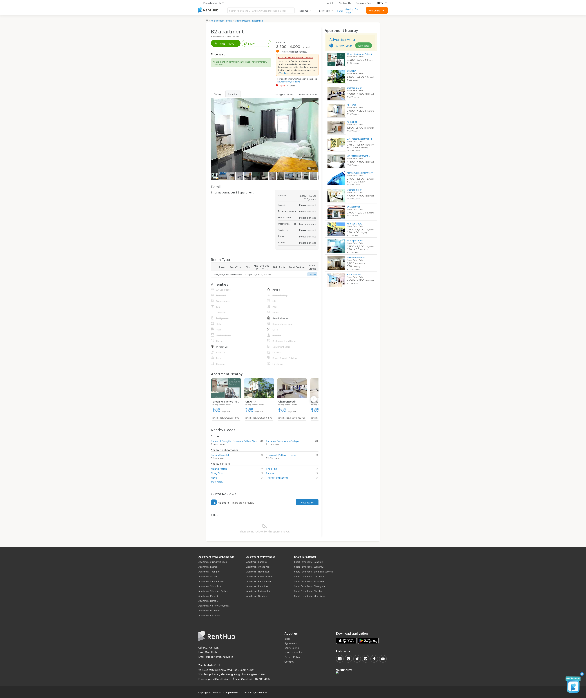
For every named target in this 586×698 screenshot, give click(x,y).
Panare (270, 473)
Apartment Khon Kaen (257, 586)
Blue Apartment (355, 240)
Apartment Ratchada (209, 615)
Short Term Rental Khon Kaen (309, 595)
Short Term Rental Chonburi (308, 591)
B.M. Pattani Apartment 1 (359, 138)
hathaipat (352, 121)
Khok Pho (271, 468)
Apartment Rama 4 (208, 595)
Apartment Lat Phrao (209, 610)
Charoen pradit (354, 87)
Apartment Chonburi (256, 595)
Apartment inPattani (221, 20)
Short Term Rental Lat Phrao (309, 576)
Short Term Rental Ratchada (309, 581)
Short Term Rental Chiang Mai (309, 586)
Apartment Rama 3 (208, 600)
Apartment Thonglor (209, 571)
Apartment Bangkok (256, 561)
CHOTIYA (351, 70)
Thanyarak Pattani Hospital (281, 455)
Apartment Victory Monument (214, 605)
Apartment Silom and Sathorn (213, 591)
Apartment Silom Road (210, 586)
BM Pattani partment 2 (358, 155)
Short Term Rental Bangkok (308, 561)
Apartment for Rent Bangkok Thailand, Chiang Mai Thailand (212, 10)
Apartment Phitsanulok (258, 591)
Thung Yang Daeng (277, 477)
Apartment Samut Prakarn (259, 576)
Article (330, 3)
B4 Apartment (354, 274)
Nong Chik (217, 473)
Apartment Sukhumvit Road (212, 561)
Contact (289, 661)
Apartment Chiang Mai (257, 566)
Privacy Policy (292, 657)
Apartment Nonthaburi (257, 571)
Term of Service (293, 652)
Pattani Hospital (220, 455)
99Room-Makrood (356, 257)
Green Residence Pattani (359, 53)
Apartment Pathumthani (258, 581)
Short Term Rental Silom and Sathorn (313, 571)
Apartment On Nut (208, 576)
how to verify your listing (288, 81)
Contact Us (345, 3)
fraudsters (284, 72)
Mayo (214, 477)
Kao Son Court (354, 223)
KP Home (351, 104)
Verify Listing (291, 647)
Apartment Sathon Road (211, 581)
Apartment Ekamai (207, 566)
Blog (287, 638)
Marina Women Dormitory (360, 172)
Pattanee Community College (282, 441)
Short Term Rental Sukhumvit (309, 566)
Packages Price (364, 3)
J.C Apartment (354, 206)
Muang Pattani (242, 20)
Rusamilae (257, 20)
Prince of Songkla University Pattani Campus (235, 441)
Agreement (290, 643)
